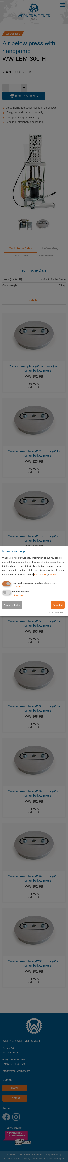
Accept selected (12, 604)
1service (17, 586)
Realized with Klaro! (56, 612)
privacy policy (41, 574)
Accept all (58, 604)
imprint (53, 574)
